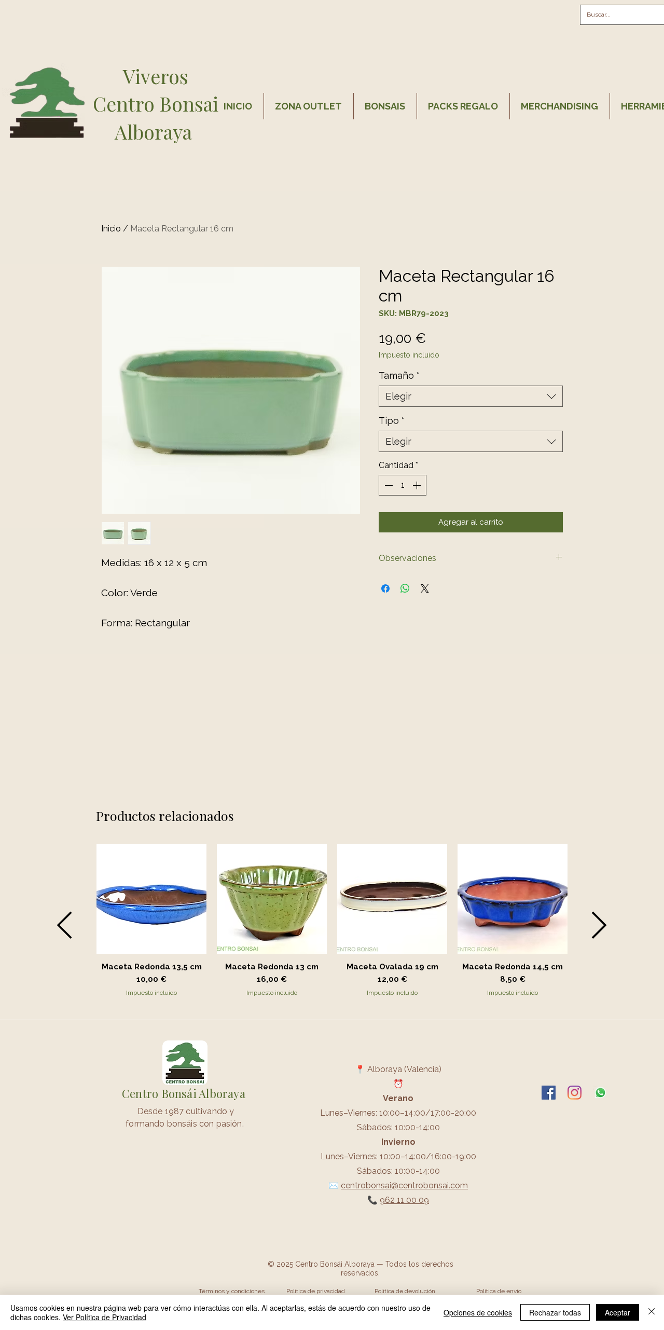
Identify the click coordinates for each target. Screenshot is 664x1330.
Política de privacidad (315, 1291)
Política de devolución (405, 1291)
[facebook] (549, 1093)
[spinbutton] (402, 485)
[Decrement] (387, 485)
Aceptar (617, 1312)
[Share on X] (425, 588)
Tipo (392, 420)
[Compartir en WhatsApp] (405, 588)
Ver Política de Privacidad (104, 1317)
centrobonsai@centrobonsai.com (404, 1185)
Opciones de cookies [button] (478, 1312)
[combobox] (471, 396)
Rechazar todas (555, 1312)
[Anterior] (65, 925)
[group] (332, 925)
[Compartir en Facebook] (385, 588)
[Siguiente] (599, 925)
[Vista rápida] (151, 899)
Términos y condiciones (232, 1291)
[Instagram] (575, 1093)
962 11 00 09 (404, 1200)
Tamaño (399, 375)
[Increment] (417, 485)
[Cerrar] (651, 1312)
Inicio (111, 229)
